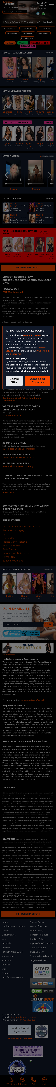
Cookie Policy (17, 354)
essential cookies (32, 335)
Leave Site (14, 380)
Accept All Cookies (38, 380)
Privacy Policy (43, 351)
